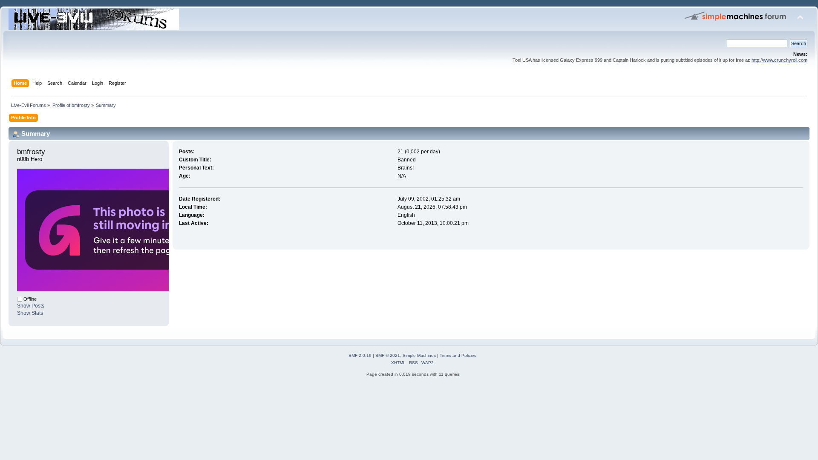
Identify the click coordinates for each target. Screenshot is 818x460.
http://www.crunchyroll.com (779, 60)
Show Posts (30, 306)
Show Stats (30, 313)
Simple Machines (419, 355)
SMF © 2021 (387, 355)
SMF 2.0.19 (360, 355)
